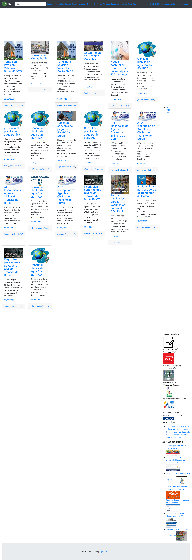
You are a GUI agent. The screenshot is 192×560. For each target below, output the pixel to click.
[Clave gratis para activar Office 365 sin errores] (173, 494)
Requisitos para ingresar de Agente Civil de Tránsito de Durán (12, 267)
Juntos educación (168, 4)
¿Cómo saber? (143, 100)
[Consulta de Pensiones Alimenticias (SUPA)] (171, 522)
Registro (50, 4)
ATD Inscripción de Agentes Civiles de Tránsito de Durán (119, 130)
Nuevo (126, 106)
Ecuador (47, 89)
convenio (66, 167)
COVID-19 (121, 242)
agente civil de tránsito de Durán (151, 170)
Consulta (34, 89)
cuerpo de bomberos (155, 227)
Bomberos (141, 227)
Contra (113, 242)
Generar (90, 4)
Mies (74, 4)
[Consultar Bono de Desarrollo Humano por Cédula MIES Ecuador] (173, 468)
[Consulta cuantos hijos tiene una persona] (181, 480)
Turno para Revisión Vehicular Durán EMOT (65, 66)
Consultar (81, 4)
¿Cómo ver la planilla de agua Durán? (12, 131)
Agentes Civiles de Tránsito (122, 170)
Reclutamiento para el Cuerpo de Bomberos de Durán (146, 191)
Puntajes (106, 4)
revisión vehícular (22, 105)
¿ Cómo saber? (37, 228)
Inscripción (59, 4)
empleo (92, 93)
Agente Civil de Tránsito (94, 233)
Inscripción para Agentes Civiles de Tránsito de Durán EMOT (92, 193)
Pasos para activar (119, 4)
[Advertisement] (66, 23)
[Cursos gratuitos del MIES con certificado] (173, 453)
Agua (152, 100)
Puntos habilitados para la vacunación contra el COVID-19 (118, 203)
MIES (168, 107)
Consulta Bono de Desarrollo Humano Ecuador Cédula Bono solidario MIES (178, 434)
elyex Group (105, 551)
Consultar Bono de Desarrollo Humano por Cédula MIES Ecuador (176, 460)
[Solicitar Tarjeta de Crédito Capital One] (181, 536)
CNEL (157, 4)
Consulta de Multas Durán (39, 57)
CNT (152, 4)
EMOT (12, 105)
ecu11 (10, 3)
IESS (168, 110)
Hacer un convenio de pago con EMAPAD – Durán (65, 129)
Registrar (98, 4)
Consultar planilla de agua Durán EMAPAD (144, 63)
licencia (68, 4)
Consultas (13, 166)
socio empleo (182, 4)
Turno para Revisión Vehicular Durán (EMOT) (13, 66)
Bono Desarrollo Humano (138, 4)
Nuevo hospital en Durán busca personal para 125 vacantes (119, 68)
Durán (6, 105)
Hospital (119, 106)
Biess (168, 113)
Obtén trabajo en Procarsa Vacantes (92, 56)
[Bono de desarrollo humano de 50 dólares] (173, 508)
